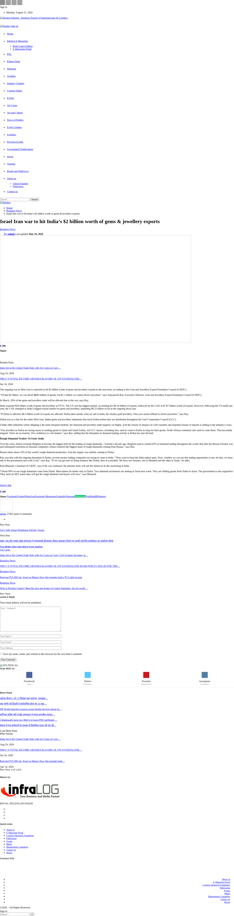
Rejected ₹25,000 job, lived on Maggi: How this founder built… (32, 761)
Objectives (18, 186)
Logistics (11, 134)
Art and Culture (15, 112)
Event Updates (14, 127)
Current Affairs (14, 90)
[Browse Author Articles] (6, 511)
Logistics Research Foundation (20, 835)
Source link (5, 485)
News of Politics (15, 120)
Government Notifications (20, 149)
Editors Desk (13, 61)
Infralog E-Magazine (17, 41)
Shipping (11, 68)
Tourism (11, 164)
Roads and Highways (18, 171)
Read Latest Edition (23, 46)
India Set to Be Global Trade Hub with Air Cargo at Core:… (30, 368)
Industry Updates (15, 83)
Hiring (9, 853)
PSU (9, 54)
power (10, 156)
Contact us (12, 191)
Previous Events (15, 142)
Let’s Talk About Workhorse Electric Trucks (22, 530)
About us (11, 178)
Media (9, 844)
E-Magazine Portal (22, 49)
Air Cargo (12, 105)
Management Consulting (17, 847)
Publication (11, 838)
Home (10, 33)
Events (10, 98)
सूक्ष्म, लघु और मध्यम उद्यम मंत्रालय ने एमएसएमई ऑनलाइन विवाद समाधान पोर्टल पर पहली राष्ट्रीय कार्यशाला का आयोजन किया (56, 541)
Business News (7, 229)
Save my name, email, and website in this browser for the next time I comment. (42, 654)
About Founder (20, 183)
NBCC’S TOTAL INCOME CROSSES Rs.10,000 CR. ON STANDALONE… (41, 378)
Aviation (11, 76)
